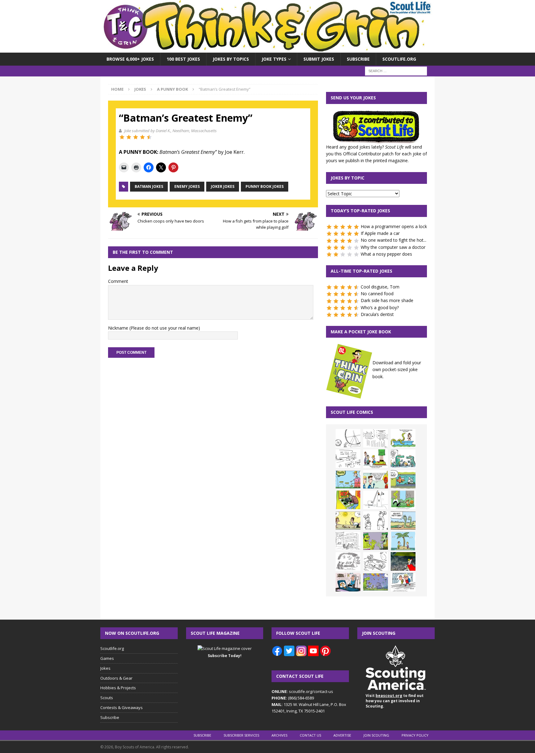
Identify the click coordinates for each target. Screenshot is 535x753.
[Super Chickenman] (403, 561)
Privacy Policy (415, 735)
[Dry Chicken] (348, 520)
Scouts (106, 697)
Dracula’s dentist (377, 314)
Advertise (342, 735)
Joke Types (274, 59)
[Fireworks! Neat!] (375, 582)
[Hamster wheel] (348, 438)
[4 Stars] (142, 137)
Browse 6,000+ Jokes (130, 59)
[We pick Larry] (375, 458)
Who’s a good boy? (380, 307)
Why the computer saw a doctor (393, 247)
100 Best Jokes (183, 59)
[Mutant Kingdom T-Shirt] (375, 520)
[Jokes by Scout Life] (267, 49)
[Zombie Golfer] (348, 479)
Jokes (140, 89)
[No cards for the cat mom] (348, 582)
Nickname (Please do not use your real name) (154, 328)
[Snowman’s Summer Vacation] (348, 458)
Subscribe (358, 59)
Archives (279, 735)
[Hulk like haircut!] (375, 541)
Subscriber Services (241, 735)
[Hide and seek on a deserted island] (403, 541)
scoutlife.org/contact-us (302, 691)
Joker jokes (222, 186)
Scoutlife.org (399, 59)
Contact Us (310, 735)
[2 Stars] (129, 137)
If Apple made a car (380, 233)
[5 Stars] (149, 137)
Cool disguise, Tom (380, 287)
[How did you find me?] (403, 500)
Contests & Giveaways (121, 707)
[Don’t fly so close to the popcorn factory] (375, 479)
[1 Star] (122, 137)
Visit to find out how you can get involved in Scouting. (395, 701)
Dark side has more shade (387, 300)
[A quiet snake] (403, 520)
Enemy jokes (187, 186)
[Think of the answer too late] (403, 582)
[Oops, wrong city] (403, 458)
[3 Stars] (136, 137)
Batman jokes (149, 186)
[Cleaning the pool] (403, 438)
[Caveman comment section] (348, 561)
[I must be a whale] (403, 479)
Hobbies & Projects (118, 687)
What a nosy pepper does (386, 254)
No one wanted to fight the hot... (393, 240)
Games (107, 658)
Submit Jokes (318, 59)
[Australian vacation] (375, 438)
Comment (118, 281)
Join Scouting (376, 735)
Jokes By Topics (231, 59)
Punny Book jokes (265, 186)
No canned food (377, 293)
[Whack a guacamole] (348, 500)
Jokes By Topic (347, 178)
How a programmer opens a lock (394, 226)
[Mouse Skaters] (375, 561)
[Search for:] (396, 71)
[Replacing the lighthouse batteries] (375, 500)
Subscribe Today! (224, 655)
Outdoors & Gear (116, 678)
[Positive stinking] (348, 541)
